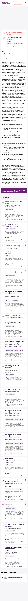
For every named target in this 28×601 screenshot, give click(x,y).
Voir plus (7, 217)
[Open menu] (25, 3)
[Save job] (25, 201)
